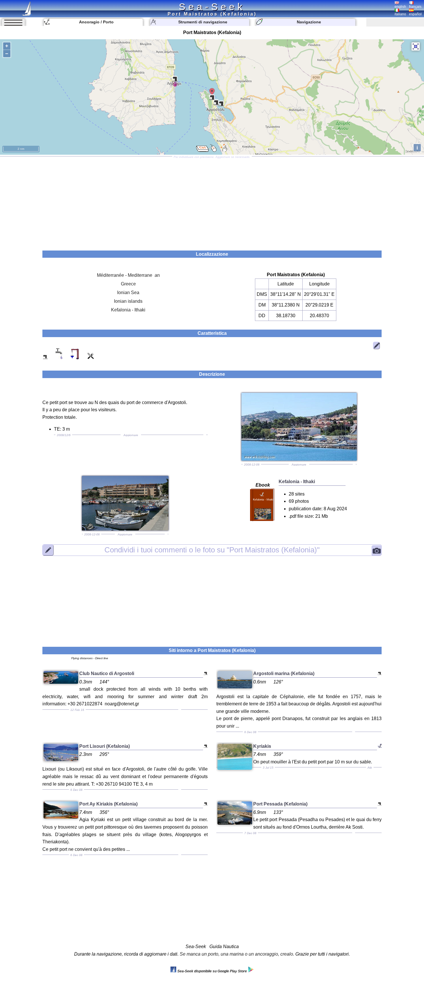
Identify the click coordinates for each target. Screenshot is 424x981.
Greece (128, 283)
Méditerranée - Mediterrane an (128, 275)
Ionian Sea (128, 292)
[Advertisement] (212, 201)
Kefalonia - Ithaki (128, 309)
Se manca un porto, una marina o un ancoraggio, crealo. (237, 954)
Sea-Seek (212, 6)
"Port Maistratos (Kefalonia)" (212, 550)
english (400, 7)
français (415, 7)
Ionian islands (128, 301)
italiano (400, 14)
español (415, 14)
